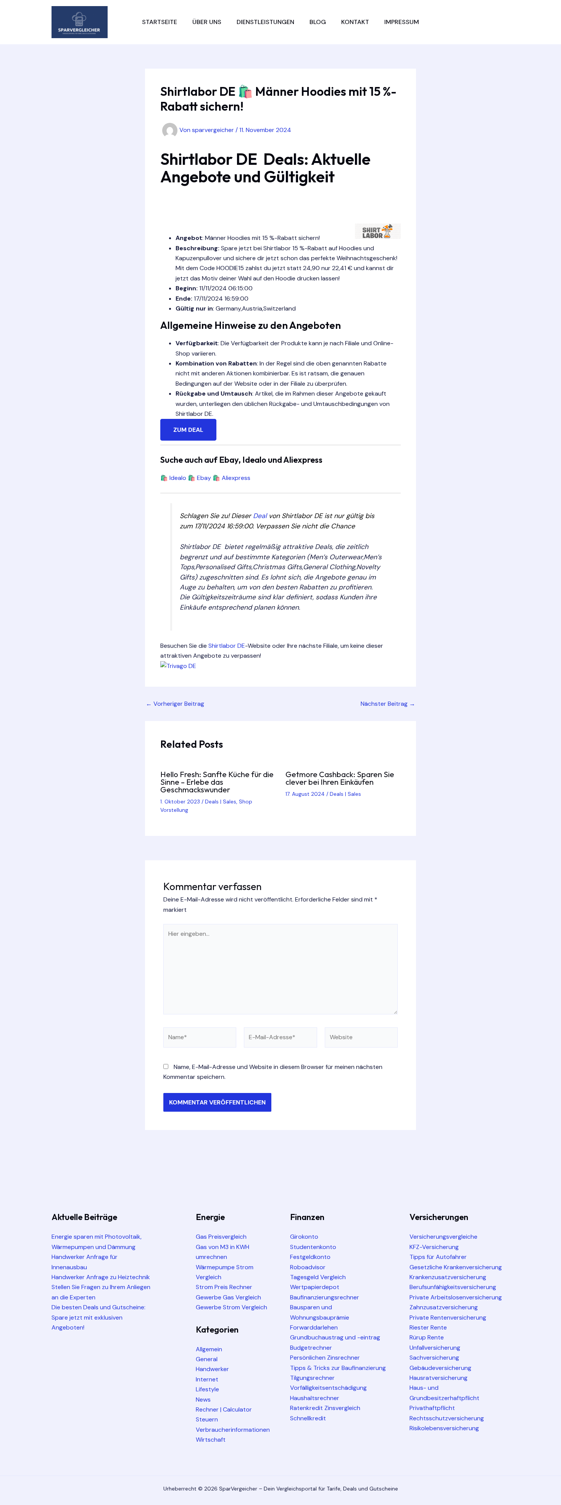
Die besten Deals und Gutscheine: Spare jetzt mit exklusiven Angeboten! (98, 1317)
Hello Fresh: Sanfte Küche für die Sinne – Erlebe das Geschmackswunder (217, 781)
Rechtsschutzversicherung (446, 1418)
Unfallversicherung (434, 1348)
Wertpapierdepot (314, 1287)
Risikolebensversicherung (444, 1428)
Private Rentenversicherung (447, 1317)
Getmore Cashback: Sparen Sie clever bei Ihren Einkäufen (339, 778)
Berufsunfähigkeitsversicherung (452, 1287)
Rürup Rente (426, 1337)
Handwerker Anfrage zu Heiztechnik (101, 1277)
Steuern (207, 1419)
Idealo (177, 478)
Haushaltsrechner (314, 1398)
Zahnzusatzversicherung (443, 1307)
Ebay (204, 478)
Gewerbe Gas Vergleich (228, 1297)
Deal (260, 516)
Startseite (159, 22)
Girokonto (304, 1237)
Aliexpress (236, 478)
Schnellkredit (308, 1418)
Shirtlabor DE (226, 646)
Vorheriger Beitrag (175, 704)
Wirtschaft (211, 1440)
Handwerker (212, 1369)
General (207, 1359)
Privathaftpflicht (432, 1408)
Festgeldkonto (310, 1257)
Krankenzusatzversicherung (447, 1277)
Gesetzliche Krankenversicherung (455, 1267)
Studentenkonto (313, 1247)
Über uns (206, 22)
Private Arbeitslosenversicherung (455, 1297)
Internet (207, 1379)
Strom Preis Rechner (224, 1287)
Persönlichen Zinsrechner (325, 1358)
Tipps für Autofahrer (438, 1257)
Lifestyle (207, 1389)
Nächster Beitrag (388, 704)
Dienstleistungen (265, 22)
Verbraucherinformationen (233, 1430)
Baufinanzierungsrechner (324, 1297)
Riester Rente (428, 1327)
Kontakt (355, 22)
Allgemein (209, 1349)
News (203, 1400)
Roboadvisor (308, 1267)
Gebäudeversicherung (440, 1368)
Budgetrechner (311, 1348)
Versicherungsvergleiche (443, 1237)
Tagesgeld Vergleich (318, 1277)
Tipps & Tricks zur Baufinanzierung (338, 1368)
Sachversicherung (434, 1358)
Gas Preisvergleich (221, 1237)
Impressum (401, 22)
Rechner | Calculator (224, 1409)
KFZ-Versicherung (434, 1247)
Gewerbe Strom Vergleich (231, 1307)
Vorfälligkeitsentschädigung (328, 1388)
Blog (318, 22)
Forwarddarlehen (314, 1327)
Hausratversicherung (438, 1378)
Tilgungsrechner (312, 1378)
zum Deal (188, 430)
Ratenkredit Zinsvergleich (325, 1408)
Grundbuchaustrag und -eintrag (335, 1337)
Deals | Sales (220, 801)
